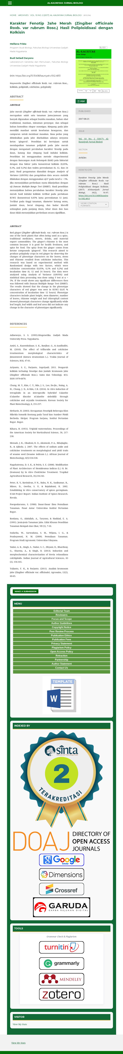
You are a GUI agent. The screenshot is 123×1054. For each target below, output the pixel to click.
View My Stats (20, 1024)
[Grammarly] (61, 963)
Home (13, 15)
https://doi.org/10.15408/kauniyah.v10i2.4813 (37, 75)
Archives (23, 15)
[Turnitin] (61, 947)
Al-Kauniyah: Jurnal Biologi (65, 3)
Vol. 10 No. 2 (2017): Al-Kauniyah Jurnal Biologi (56, 15)
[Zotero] (61, 994)
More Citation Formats (89, 204)
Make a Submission (25, 591)
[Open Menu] (10, 3)
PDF (82, 101)
